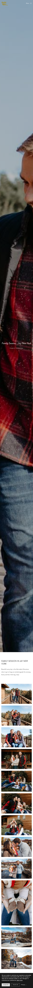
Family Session (16, 348)
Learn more (20, 980)
